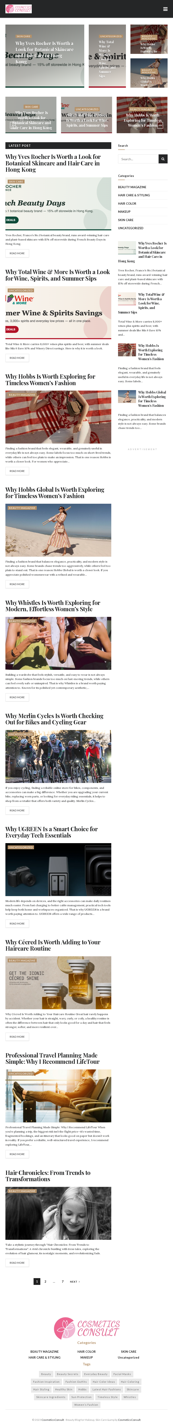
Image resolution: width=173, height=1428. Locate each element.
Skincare (133, 1389)
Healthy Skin (64, 1389)
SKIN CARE (23, 36)
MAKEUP (124, 211)
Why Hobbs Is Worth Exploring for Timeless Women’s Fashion (149, 53)
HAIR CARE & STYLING (134, 195)
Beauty (46, 1374)
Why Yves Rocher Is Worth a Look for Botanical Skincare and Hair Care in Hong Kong (44, 52)
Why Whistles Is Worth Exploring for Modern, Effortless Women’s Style (52, 606)
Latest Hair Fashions (107, 1389)
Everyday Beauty (96, 1374)
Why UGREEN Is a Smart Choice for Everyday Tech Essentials (51, 832)
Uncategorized (111, 36)
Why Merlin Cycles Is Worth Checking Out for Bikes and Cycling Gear (54, 719)
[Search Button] (163, 158)
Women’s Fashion (86, 1404)
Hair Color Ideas (104, 1381)
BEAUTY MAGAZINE (149, 37)
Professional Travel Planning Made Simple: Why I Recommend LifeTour (52, 1058)
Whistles (130, 1397)
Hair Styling (41, 1389)
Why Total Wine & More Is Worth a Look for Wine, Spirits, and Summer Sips (107, 59)
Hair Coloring (130, 1381)
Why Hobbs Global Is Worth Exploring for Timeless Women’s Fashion (55, 492)
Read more (17, 253)
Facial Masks (122, 1374)
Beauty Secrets (67, 1374)
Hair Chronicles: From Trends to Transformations (48, 1176)
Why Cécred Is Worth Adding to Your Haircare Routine (52, 945)
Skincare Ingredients (51, 1397)
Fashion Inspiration (46, 1381)
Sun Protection (81, 1397)
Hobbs (82, 1389)
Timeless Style (108, 1397)
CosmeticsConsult (52, 1419)
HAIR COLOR (127, 203)
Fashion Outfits (76, 1381)
